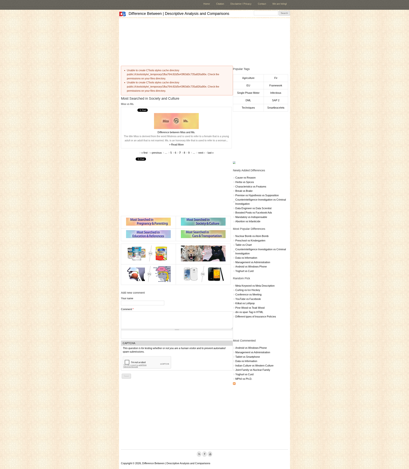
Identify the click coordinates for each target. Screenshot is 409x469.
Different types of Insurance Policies (255, 316)
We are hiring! (279, 3)
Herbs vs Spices (244, 182)
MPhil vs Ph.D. (243, 378)
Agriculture (248, 78)
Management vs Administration (252, 262)
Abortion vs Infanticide (247, 221)
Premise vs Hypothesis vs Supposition (257, 195)
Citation (220, 3)
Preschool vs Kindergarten (250, 240)
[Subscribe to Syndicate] (234, 384)
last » (211, 152)
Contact (262, 3)
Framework (275, 85)
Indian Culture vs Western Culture (254, 365)
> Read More (176, 144)
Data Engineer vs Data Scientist (253, 208)
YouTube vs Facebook (248, 299)
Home (206, 3)
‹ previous (156, 152)
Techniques (248, 107)
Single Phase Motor (248, 93)
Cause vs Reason (245, 177)
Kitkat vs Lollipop (245, 303)
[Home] (122, 14)
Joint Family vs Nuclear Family (252, 370)
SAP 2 (275, 100)
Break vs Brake (244, 191)
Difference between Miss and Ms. (176, 132)
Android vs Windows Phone (251, 266)
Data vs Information (246, 257)
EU (248, 85)
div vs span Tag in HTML (249, 312)
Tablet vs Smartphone (247, 356)
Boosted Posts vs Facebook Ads (253, 212)
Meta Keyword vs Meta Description (255, 285)
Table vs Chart (243, 245)
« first (144, 152)
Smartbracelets (275, 107)
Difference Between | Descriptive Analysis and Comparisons (179, 13)
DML (248, 100)
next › (201, 152)
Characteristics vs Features (250, 186)
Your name (127, 298)
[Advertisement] (204, 40)
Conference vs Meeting (248, 294)
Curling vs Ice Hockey (247, 290)
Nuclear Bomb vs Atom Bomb (252, 236)
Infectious (275, 93)
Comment (127, 309)
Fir (275, 78)
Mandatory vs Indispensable (251, 217)
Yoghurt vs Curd (244, 271)
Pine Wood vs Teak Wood (250, 307)
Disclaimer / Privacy (240, 3)
